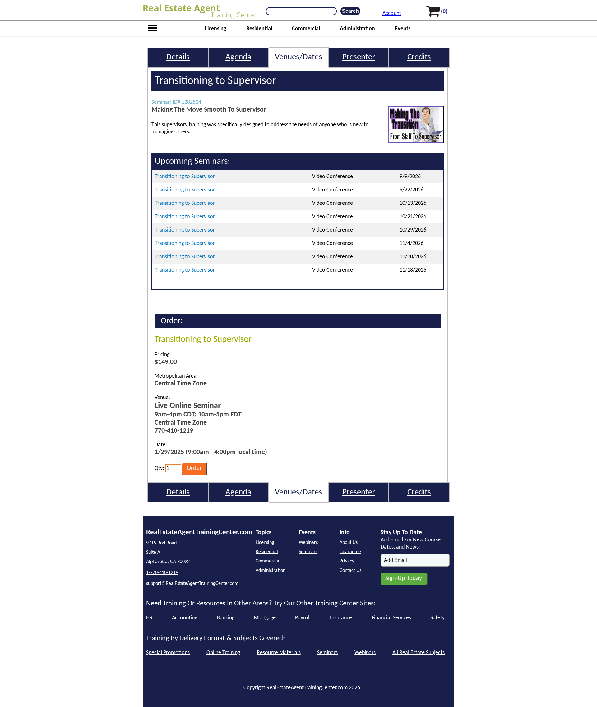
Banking (225, 618)
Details (178, 57)
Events (402, 29)
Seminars (308, 551)
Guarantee (350, 551)
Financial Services (391, 618)
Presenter (358, 57)
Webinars (308, 542)
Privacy (347, 561)
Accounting (184, 618)
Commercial (306, 29)
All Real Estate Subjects (418, 653)
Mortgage (265, 618)
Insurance (341, 618)
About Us (349, 542)
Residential (259, 29)
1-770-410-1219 (162, 572)
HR (149, 618)
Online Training (223, 653)
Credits (419, 57)
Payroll (303, 618)
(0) (444, 12)
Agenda (238, 57)
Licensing (215, 29)
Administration (357, 29)
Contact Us (350, 570)
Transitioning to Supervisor (185, 177)
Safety (437, 618)
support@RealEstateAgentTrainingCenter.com (192, 583)
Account (391, 13)
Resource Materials (279, 653)
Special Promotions (168, 653)
